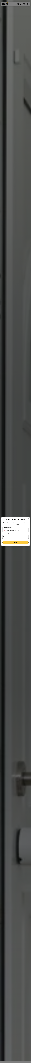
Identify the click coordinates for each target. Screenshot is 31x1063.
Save (15, 543)
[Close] (28, 518)
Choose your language (7, 534)
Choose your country (7, 527)
